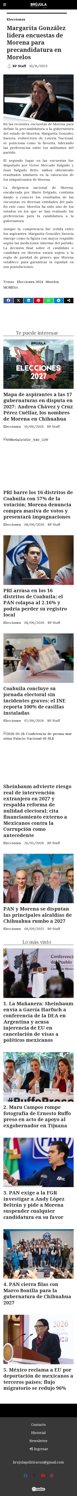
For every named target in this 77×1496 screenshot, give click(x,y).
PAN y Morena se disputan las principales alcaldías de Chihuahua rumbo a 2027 (37, 914)
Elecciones (16, 19)
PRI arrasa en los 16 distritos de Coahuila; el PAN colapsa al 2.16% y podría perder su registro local (35, 602)
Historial (38, 1432)
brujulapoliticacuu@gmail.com (38, 1462)
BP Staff (19, 66)
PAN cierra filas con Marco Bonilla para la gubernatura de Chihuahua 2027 (37, 1293)
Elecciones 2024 (30, 282)
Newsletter (38, 1440)
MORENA (10, 287)
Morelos (52, 282)
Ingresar (40, 1449)
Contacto (38, 1424)
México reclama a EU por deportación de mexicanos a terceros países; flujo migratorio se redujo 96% (38, 1378)
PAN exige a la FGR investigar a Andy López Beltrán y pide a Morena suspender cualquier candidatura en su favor (33, 1204)
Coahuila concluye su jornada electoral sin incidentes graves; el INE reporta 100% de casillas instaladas (34, 700)
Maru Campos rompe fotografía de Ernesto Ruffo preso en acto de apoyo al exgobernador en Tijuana (37, 1116)
